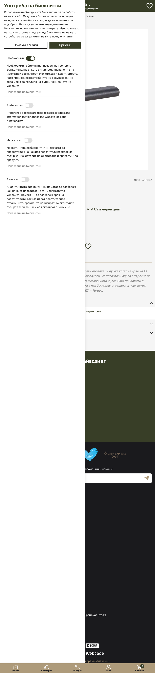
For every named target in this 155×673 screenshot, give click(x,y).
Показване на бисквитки (24, 92)
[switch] (30, 58)
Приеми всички (26, 45)
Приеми (65, 45)
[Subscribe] (148, 478)
